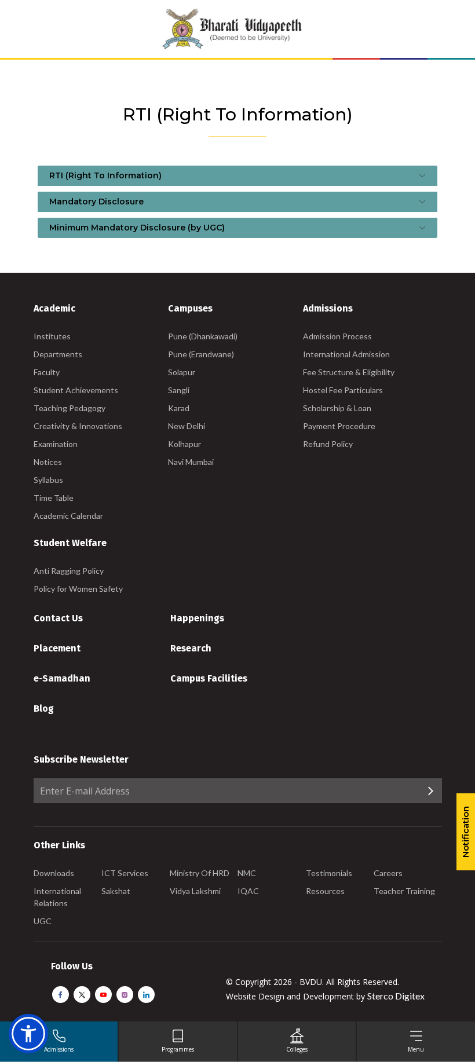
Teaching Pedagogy (69, 408)
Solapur (181, 372)
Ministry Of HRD (199, 873)
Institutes (52, 336)
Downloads (54, 873)
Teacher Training (404, 891)
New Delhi (186, 426)
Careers (388, 873)
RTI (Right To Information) (105, 175)
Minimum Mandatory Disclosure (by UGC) (137, 227)
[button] (28, 1033)
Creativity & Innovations (78, 426)
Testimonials (329, 873)
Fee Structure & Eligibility (348, 372)
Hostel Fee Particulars (343, 390)
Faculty (47, 372)
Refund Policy (328, 444)
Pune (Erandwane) (201, 354)
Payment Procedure (339, 426)
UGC (43, 921)
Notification (465, 832)
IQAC (248, 891)
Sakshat (115, 891)
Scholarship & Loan (337, 408)
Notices (48, 462)
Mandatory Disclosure (96, 201)
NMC (246, 873)
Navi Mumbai (191, 462)
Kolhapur (184, 444)
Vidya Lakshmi (195, 891)
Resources (325, 891)
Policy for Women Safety (78, 589)
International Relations (57, 897)
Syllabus (48, 480)
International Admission (346, 354)
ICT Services (124, 873)
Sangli (178, 390)
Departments (58, 354)
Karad (178, 408)
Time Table (54, 498)
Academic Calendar (68, 516)
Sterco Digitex (396, 995)
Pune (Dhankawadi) (202, 336)
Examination (56, 444)
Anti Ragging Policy (69, 571)
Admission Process (337, 336)
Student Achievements (76, 390)
